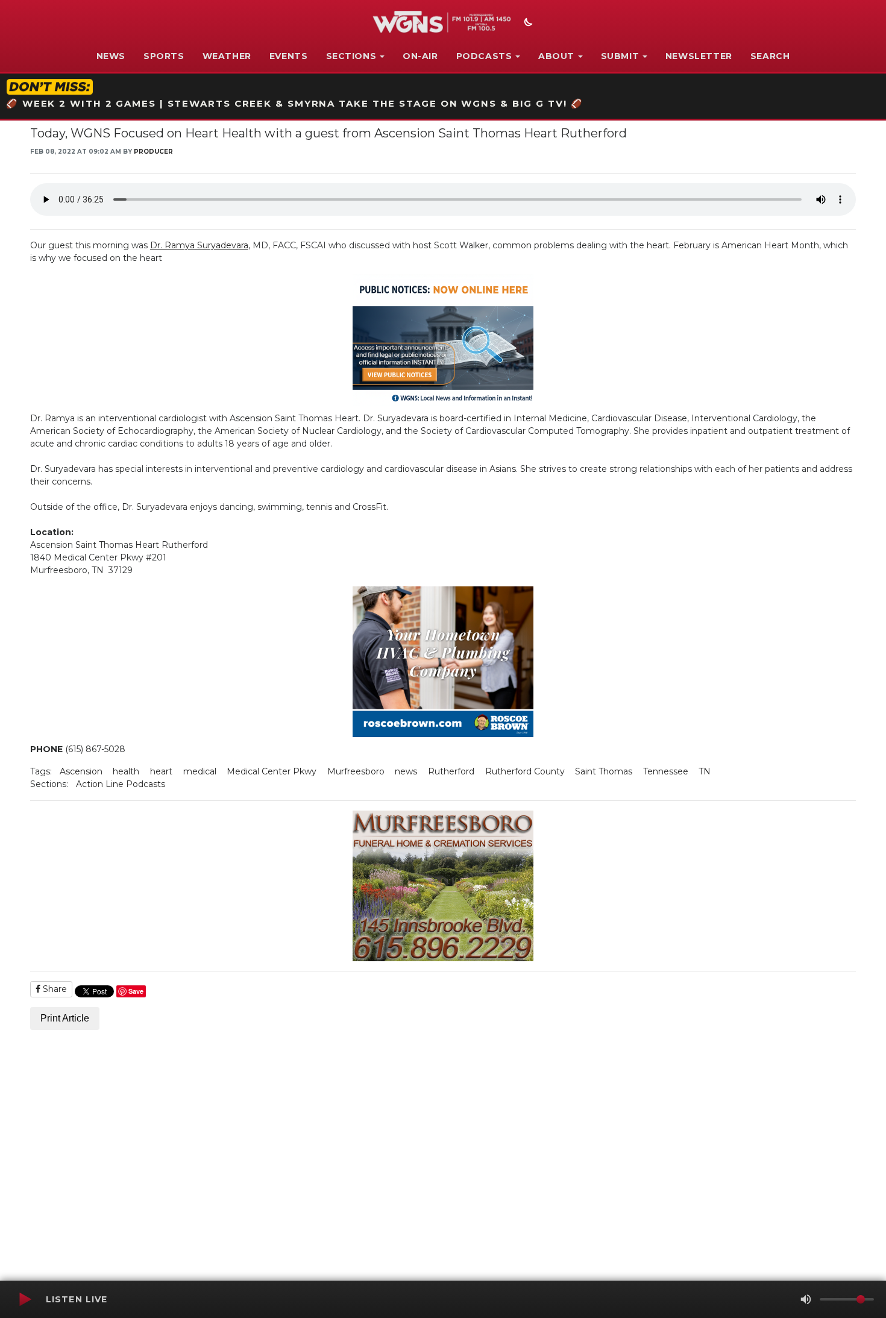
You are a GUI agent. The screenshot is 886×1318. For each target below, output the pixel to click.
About (556, 56)
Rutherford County (525, 771)
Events (288, 56)
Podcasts (484, 56)
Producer (153, 151)
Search (770, 56)
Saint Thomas (603, 771)
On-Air (420, 56)
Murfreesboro (356, 771)
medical (199, 771)
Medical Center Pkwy (271, 771)
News (110, 56)
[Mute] (806, 1299)
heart (161, 771)
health (126, 771)
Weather (227, 56)
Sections (351, 56)
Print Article (64, 1018)
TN (705, 771)
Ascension (81, 771)
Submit (620, 56)
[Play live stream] (24, 1299)
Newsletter (698, 56)
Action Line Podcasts (120, 784)
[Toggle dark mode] (526, 23)
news (406, 771)
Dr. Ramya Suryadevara (199, 245)
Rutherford (451, 771)
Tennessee (665, 771)
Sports (163, 56)
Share (53, 989)
